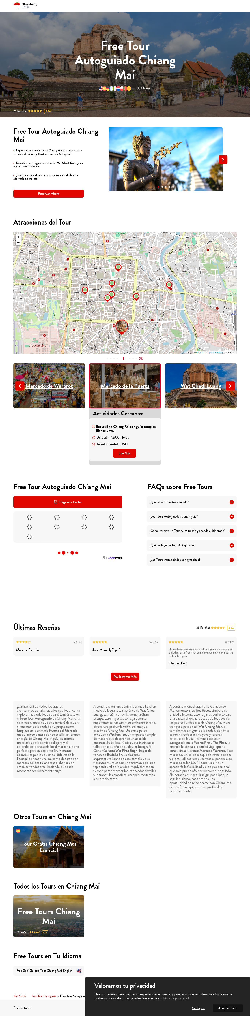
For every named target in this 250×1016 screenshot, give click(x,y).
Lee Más (124, 453)
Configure (198, 1008)
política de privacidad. (175, 998)
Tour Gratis (20, 996)
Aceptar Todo (227, 1008)
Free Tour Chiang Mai (44, 996)
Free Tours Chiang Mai (48, 916)
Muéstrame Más (125, 676)
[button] (158, 187)
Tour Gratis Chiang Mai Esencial (48, 846)
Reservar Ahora (48, 193)
